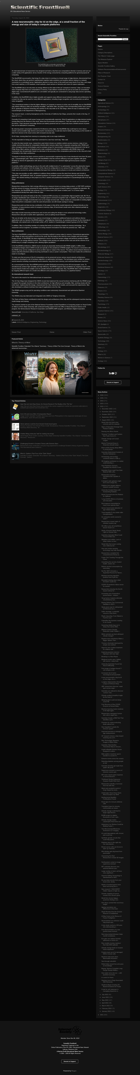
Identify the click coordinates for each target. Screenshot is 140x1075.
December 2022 (107, 409)
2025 (102, 398)
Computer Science (104, 177)
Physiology (101, 294)
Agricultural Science (104, 103)
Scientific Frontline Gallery (106, 66)
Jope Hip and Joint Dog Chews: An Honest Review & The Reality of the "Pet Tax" (46, 404)
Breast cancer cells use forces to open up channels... (112, 847)
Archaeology (102, 110)
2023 (102, 403)
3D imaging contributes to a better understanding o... (112, 462)
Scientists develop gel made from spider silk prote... (112, 766)
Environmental (102, 200)
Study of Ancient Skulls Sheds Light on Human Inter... (111, 531)
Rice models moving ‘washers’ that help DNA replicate (111, 944)
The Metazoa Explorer (105, 59)
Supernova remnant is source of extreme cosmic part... (111, 771)
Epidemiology (102, 203)
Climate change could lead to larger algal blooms (110, 811)
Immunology (102, 230)
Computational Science (105, 173)
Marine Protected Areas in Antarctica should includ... (110, 444)
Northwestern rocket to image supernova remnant (111, 863)
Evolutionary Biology (104, 210)
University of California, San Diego (33, 312)
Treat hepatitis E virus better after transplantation (112, 513)
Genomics (101, 220)
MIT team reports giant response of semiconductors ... (112, 775)
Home (52, 332)
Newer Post (16, 332)
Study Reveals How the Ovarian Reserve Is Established (111, 912)
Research (101, 314)
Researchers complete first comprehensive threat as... (110, 554)
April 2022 (105, 1003)
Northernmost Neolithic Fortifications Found (108, 798)
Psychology (101, 304)
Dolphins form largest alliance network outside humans (111, 486)
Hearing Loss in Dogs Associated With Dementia (112, 981)
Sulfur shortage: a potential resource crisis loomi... (110, 612)
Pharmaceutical (103, 284)
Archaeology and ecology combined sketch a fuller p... (111, 457)
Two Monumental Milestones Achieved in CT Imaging (110, 829)
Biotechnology (102, 153)
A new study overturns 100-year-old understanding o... (112, 926)
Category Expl (102, 160)
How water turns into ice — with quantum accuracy (111, 973)
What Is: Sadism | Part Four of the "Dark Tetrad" (35, 453)
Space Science (103, 331)
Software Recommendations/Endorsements (112, 69)
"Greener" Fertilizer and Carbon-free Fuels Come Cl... (112, 435)
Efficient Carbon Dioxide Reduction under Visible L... (111, 630)
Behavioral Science (104, 130)
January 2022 (106, 1011)
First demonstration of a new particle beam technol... (110, 930)
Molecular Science (104, 257)
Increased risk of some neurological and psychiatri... (111, 673)
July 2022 (105, 994)
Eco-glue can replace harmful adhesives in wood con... (111, 939)
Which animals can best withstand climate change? (112, 635)
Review (100, 317)
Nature (19, 116)
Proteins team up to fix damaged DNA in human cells (112, 953)
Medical (100, 240)
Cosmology (101, 183)
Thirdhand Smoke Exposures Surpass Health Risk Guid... (111, 780)
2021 (102, 1015)
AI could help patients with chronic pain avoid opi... (112, 834)
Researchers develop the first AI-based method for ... (112, 590)
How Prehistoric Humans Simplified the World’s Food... (111, 466)
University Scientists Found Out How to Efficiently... (111, 664)
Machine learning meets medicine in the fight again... (112, 710)
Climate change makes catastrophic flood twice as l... (111, 820)
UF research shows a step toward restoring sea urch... (112, 736)
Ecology (100, 190)
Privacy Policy (102, 89)
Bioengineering (103, 136)
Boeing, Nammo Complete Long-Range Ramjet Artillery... (112, 969)
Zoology (100, 361)
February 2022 (107, 1008)
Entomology (102, 197)
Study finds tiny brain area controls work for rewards (110, 423)
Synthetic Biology (103, 337)
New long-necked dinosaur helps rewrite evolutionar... (112, 935)
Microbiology (102, 247)
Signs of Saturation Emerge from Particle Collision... (112, 427)
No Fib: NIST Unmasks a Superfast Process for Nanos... (112, 572)
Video (100, 347)
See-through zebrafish (108, 961)
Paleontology (102, 277)
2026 (102, 395)
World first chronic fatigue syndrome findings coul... (110, 899)
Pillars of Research (104, 73)
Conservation (102, 180)
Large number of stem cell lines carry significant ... (111, 872)
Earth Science (102, 187)
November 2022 (107, 411)
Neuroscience (102, 264)
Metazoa (101, 244)
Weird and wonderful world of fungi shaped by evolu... (110, 789)
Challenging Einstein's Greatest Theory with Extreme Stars (39, 443)
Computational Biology (105, 170)
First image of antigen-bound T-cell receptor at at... (111, 669)
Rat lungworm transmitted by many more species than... (110, 504)
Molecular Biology (103, 254)
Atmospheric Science (105, 123)
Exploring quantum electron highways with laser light (110, 653)
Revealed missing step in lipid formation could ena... (111, 581)
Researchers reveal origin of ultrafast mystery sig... (110, 522)
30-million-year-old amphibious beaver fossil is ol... (111, 526)
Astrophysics (102, 120)
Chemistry (101, 167)
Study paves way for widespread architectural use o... (111, 608)
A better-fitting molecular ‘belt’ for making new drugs (37, 433)
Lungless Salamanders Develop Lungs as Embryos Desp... (111, 682)
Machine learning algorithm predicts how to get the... (110, 576)
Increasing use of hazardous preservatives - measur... (110, 594)
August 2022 (106, 420)
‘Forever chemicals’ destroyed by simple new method (112, 644)
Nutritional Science (104, 267)
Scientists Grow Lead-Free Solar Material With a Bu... (112, 471)
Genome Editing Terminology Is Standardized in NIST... (111, 876)
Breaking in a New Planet (109, 656)
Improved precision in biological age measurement (111, 732)
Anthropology (102, 106)
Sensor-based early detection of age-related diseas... (111, 508)
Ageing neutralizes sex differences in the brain (109, 908)
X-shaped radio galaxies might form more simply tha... (111, 482)
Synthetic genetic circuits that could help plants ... (110, 838)
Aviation (100, 126)
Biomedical (101, 146)
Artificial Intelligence (23, 322)
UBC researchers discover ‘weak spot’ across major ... (112, 687)
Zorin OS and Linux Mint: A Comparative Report (35, 414)
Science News (102, 321)
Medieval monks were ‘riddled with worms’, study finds (111, 660)
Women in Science (104, 357)
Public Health (102, 307)
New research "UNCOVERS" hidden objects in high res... (111, 890)
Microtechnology (103, 250)
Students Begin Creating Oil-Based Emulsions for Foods (111, 985)
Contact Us (101, 79)
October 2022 (106, 414)
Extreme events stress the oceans (112, 758)
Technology (42, 322)
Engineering (34, 322)
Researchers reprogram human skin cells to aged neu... (111, 714)
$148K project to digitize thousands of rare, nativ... (110, 816)
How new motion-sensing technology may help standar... (112, 549)
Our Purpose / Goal (104, 76)
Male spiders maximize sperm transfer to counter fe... (111, 754)
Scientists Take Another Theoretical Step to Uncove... (111, 745)
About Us (101, 83)
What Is (100, 354)
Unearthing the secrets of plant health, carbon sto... (111, 563)
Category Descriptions (105, 52)
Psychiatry (101, 301)
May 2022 (105, 1000)
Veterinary (101, 344)
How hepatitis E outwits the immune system (110, 728)
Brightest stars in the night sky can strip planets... (111, 843)
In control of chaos (107, 977)
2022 (102, 406)
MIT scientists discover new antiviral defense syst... (110, 867)
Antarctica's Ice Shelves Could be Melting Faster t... (112, 825)
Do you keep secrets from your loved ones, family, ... (111, 881)
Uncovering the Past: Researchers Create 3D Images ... (112, 857)
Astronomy (101, 116)
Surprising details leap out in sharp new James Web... (110, 626)
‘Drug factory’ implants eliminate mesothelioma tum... (111, 599)
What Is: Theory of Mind (21, 342)
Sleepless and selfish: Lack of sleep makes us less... (111, 540)
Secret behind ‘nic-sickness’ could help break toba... (112, 921)
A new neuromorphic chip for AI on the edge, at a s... (111, 678)
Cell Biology (101, 163)
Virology (100, 351)
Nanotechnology (103, 260)
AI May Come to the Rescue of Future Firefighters (111, 917)
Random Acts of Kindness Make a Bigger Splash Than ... (112, 639)
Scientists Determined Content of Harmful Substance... (112, 453)
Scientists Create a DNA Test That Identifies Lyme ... (112, 719)
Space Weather (103, 63)
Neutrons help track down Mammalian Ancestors (109, 957)
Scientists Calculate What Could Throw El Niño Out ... (111, 536)
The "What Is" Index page (106, 56)
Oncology (101, 270)
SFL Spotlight (102, 324)
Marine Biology (103, 234)
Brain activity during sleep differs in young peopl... (111, 448)
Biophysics (101, 150)
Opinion (100, 274)
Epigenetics (101, 207)
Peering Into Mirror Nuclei (109, 431)
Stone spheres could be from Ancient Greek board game (38, 424)
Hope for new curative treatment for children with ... (111, 648)
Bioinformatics (102, 140)
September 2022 (107, 417)
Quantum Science (103, 311)
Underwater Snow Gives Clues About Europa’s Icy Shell (111, 793)
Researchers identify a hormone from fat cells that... (111, 784)
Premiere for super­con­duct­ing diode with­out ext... (111, 723)
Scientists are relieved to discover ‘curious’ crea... (112, 691)
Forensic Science (103, 213)
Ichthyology (101, 227)
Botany (100, 157)
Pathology (101, 280)
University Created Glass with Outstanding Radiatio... (111, 490)
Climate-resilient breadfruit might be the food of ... (112, 696)
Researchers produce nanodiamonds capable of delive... (110, 476)
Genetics (101, 217)
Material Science (103, 237)
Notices (100, 49)
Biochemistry (102, 133)
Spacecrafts (102, 334)
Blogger (73, 1071)
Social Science (102, 327)
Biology (100, 143)
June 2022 (105, 997)
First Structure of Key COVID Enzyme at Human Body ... (110, 705)
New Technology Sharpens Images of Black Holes (110, 741)
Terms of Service (103, 86)
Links (99, 93)
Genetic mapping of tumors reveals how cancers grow (110, 894)
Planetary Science (104, 297)
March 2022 (106, 1005)
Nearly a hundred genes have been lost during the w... (111, 885)
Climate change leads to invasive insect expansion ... (112, 948)
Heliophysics (102, 224)
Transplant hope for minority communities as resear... (110, 807)
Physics (100, 291)
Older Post (87, 332)
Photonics (101, 287)
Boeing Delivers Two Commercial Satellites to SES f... (112, 603)
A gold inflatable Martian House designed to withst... (111, 750)
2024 (102, 401)
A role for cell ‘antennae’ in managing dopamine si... (110, 990)
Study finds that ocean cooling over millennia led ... (111, 545)
